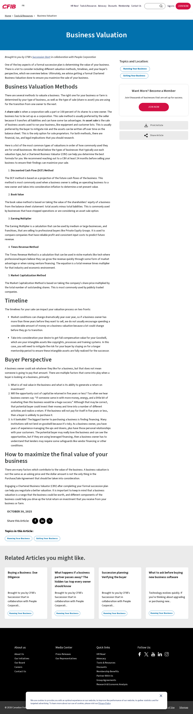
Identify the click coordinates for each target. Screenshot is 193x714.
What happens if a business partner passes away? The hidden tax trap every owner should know (73, 579)
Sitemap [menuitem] (183, 707)
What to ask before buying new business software (166, 575)
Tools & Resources (23, 15)
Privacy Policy (104, 703)
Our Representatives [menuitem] (66, 658)
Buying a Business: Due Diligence (22, 575)
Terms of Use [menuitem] (168, 707)
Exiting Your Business (47, 538)
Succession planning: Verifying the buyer (115, 575)
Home (8, 15)
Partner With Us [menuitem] (104, 675)
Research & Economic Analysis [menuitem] (112, 684)
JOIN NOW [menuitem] (183, 6)
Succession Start (41, 57)
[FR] (18, 6)
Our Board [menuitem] (19, 662)
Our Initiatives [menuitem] (21, 658)
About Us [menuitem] (19, 654)
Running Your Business (18, 538)
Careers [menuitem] (18, 667)
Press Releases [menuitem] (63, 654)
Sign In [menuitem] (171, 6)
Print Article (156, 125)
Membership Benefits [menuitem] (107, 671)
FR (22, 5)
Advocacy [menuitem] (102, 6)
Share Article (156, 135)
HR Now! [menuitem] (74, 6)
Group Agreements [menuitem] (106, 680)
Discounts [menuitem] (112, 6)
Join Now (153, 107)
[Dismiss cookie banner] (161, 696)
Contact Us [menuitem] (136, 6)
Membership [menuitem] (124, 6)
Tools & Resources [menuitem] (88, 6)
